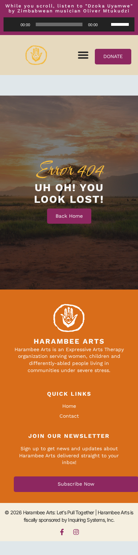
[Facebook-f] (62, 532)
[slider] (121, 23)
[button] (83, 54)
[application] (69, 24)
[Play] (12, 24)
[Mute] (105, 24)
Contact (69, 416)
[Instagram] (76, 532)
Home (69, 406)
